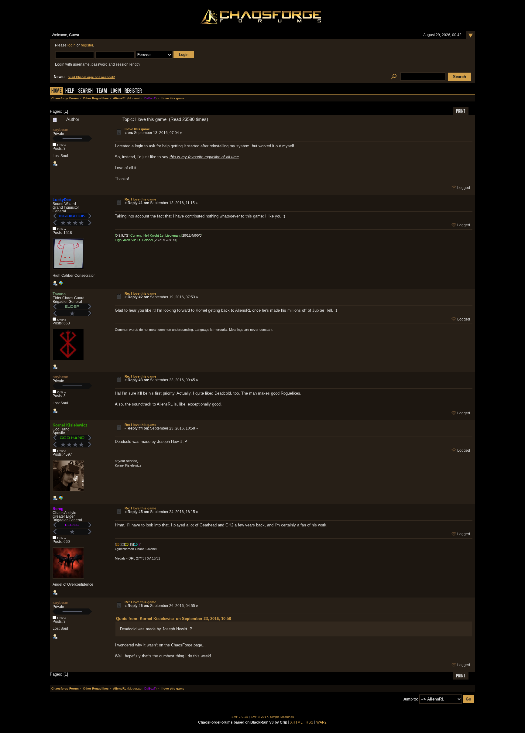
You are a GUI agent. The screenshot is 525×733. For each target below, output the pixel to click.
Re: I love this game (140, 199)
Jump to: (410, 699)
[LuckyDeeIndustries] (60, 284)
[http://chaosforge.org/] (60, 499)
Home (56, 91)
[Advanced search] (394, 76)
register (87, 45)
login (71, 45)
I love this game (137, 129)
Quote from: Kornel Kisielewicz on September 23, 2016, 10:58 (173, 618)
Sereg (58, 508)
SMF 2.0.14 (240, 716)
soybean (60, 129)
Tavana (59, 294)
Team (101, 91)
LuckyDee (62, 199)
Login (116, 91)
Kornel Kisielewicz (70, 425)
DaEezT (150, 98)
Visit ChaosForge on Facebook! (91, 77)
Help (69, 91)
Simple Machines (282, 716)
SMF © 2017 (259, 716)
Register (133, 91)
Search (85, 91)
